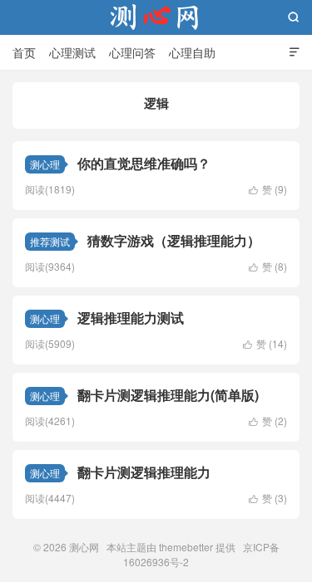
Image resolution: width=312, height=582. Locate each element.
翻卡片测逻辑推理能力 (143, 472)
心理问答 (132, 52)
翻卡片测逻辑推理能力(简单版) (168, 394)
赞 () (268, 189)
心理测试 (72, 52)
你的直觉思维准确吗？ (143, 163)
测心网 (156, 17)
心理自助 (192, 52)
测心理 (45, 164)
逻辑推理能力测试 (130, 317)
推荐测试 (50, 241)
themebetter (186, 547)
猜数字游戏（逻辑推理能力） (173, 240)
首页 (24, 52)
